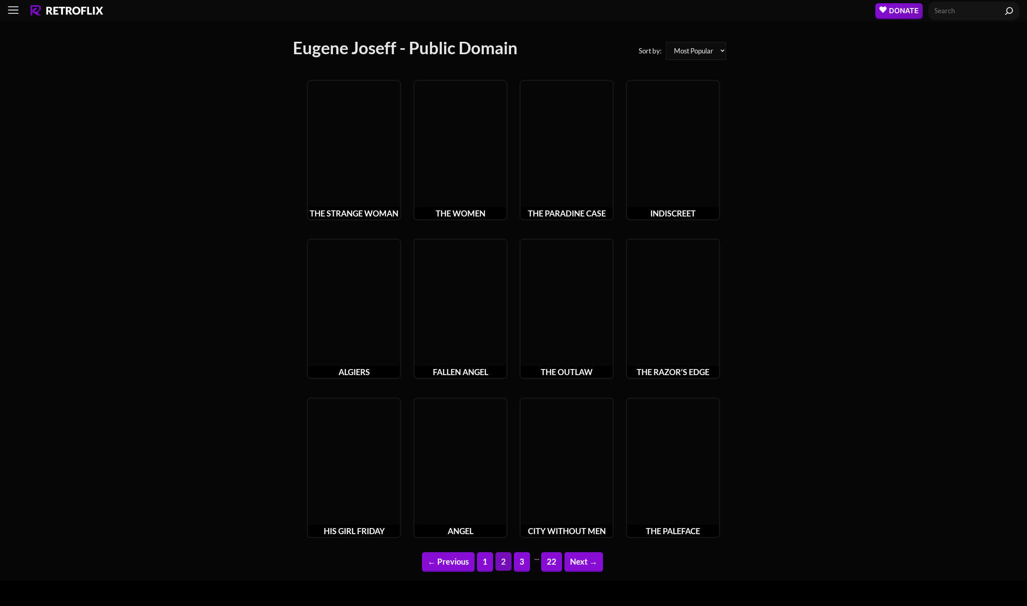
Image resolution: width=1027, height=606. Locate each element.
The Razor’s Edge (673, 372)
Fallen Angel (460, 372)
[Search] (1009, 11)
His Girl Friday (354, 531)
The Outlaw (567, 372)
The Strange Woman (354, 213)
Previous (448, 561)
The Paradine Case (567, 213)
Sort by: (650, 51)
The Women (460, 213)
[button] (13, 10)
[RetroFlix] (66, 10)
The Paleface (673, 531)
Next (583, 561)
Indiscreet (673, 213)
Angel (460, 531)
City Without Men (567, 531)
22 (554, 561)
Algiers (354, 372)
